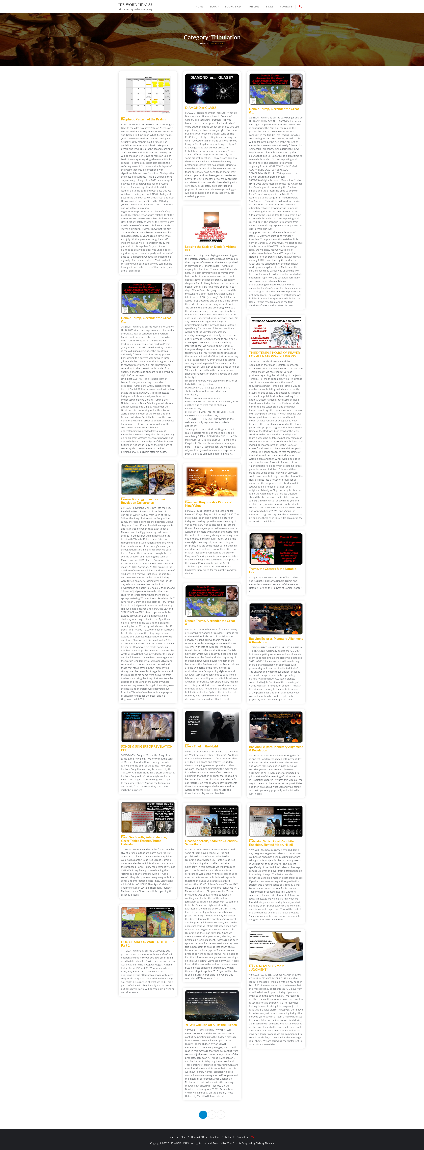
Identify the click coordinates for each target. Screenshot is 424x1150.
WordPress (232, 1143)
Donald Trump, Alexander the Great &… (274, 110)
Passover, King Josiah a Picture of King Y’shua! (208, 503)
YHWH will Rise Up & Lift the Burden (211, 1025)
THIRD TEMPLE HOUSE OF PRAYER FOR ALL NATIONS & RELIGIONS (274, 354)
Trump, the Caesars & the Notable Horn (272, 570)
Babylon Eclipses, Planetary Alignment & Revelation (276, 640)
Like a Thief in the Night (201, 746)
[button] (301, 6)
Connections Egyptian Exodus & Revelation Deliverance (143, 500)
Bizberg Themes (265, 1143)
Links (228, 1137)
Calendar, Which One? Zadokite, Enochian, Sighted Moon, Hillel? (271, 843)
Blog (183, 1137)
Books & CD (197, 1137)
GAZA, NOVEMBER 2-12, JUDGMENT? (266, 967)
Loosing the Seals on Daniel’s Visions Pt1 (210, 248)
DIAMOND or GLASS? (200, 108)
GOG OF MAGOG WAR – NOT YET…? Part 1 (147, 943)
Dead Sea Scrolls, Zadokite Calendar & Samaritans (212, 842)
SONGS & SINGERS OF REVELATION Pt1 (147, 748)
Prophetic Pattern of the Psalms (143, 119)
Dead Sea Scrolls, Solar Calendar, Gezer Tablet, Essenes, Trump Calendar (144, 840)
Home (203, 43)
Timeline (214, 1137)
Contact (241, 1137)
